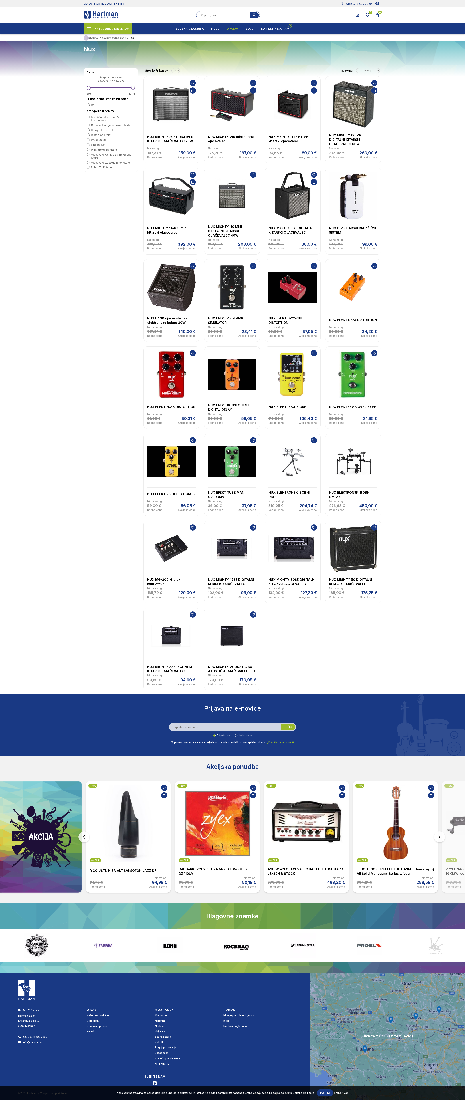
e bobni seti (98, 144)
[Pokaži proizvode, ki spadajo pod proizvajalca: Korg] (37, 945)
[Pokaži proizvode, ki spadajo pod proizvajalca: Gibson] (435, 945)
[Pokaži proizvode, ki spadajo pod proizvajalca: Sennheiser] (170, 945)
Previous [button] (83, 836)
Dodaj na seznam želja (193, 83)
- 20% (182, 785)
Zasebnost (161, 1052)
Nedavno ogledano (235, 1026)
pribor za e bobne (102, 167)
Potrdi (325, 1092)
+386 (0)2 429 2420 (356, 3)
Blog (226, 1020)
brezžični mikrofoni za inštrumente (105, 119)
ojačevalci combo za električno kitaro (111, 156)
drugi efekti (98, 139)
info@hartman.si (32, 1042)
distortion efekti (101, 134)
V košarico (193, 90)
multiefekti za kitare (104, 149)
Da (92, 104)
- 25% (93, 785)
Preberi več (341, 1092)
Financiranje (162, 1063)
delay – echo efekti (103, 130)
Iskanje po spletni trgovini (238, 1015)
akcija (95, 860)
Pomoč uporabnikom (167, 1058)
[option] (128, 837)
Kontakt (91, 1031)
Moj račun (161, 1015)
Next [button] (439, 836)
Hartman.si (93, 37)
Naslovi (159, 1026)
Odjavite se (246, 735)
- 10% (360, 785)
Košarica (160, 1031)
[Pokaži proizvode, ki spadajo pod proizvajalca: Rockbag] (103, 945)
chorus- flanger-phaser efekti (110, 125)
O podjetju (93, 1020)
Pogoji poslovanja (165, 1047)
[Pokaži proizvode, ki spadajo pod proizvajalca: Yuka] (369, 945)
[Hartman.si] (26, 989)
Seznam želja (163, 1036)
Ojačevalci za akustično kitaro (110, 162)
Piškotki (159, 1042)
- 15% (271, 785)
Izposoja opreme (97, 1026)
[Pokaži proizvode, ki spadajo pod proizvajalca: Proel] (236, 945)
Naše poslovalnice (98, 1015)
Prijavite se (223, 735)
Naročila (160, 1020)
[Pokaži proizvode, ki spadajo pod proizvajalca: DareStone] (303, 945)
